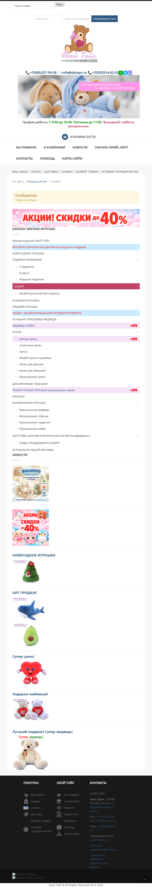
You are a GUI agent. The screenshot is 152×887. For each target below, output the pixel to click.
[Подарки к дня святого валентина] (30, 483)
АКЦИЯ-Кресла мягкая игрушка (39, 293)
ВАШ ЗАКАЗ (19, 171)
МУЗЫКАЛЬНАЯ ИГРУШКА (29, 402)
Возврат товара (41, 820)
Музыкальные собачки (33, 416)
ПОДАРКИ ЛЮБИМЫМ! (27, 259)
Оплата (35, 808)
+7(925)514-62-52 (105, 72)
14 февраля (26, 266)
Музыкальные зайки (32, 428)
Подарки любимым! (30, 694)
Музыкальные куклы (32, 377)
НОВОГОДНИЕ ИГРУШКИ (28, 253)
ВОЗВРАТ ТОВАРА (87, 171)
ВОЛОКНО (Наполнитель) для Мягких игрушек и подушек (49, 247)
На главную (71, 795)
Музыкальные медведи (34, 410)
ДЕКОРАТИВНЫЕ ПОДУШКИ (30, 384)
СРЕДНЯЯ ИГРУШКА (24, 306)
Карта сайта (72, 833)
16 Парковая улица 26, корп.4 (102, 807)
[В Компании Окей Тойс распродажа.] (30, 752)
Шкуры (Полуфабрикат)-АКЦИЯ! (39, 443)
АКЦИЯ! (19, 286)
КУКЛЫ (17, 332)
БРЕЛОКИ (18, 396)
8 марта (24, 273)
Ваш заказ (37, 795)
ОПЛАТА (36, 171)
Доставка (37, 814)
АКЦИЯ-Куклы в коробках (35, 358)
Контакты (70, 820)
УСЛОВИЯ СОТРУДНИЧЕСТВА (119, 171)
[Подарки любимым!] (30, 709)
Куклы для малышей (32, 370)
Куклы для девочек (31, 364)
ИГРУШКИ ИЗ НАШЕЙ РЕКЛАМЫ (33, 450)
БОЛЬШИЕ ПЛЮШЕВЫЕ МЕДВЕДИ (34, 319)
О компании (72, 801)
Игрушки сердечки (31, 279)
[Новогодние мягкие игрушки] (30, 571)
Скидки (35, 801)
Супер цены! (23, 656)
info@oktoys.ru (74, 72)
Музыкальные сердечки (34, 422)
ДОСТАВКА (51, 171)
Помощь (69, 827)
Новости (69, 808)
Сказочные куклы (30, 345)
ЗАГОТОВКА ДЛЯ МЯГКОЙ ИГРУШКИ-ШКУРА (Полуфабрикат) (51, 435)
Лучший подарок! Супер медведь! (42, 731)
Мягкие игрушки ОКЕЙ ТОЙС (31, 240)
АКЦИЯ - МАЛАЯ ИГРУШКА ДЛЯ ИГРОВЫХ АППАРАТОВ (46, 313)
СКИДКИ (67, 171)
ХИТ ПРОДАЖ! (24, 592)
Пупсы (23, 351)
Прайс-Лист (71, 814)
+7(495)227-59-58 (43, 72)
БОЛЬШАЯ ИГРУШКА (25, 300)
